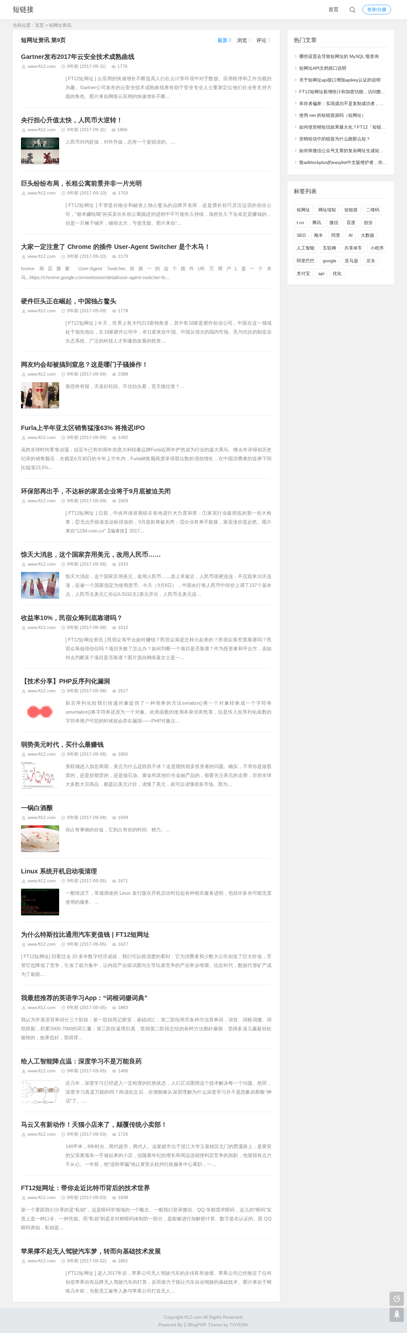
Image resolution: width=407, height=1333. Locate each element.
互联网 (329, 247)
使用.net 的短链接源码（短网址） (332, 115)
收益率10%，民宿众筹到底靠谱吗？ (72, 617)
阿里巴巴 (305, 260)
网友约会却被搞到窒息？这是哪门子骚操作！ (84, 364)
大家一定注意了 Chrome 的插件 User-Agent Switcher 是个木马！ (115, 246)
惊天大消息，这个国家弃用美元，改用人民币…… (91, 554)
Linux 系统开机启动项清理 (59, 871)
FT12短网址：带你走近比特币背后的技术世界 (85, 1187)
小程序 (377, 247)
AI (350, 235)
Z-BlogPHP (194, 1324)
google (329, 260)
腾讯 (316, 222)
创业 (368, 222)
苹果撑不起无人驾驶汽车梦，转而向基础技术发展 (91, 1251)
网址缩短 (327, 209)
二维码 (372, 209)
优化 (337, 273)
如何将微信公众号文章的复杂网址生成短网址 (343, 150)
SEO (301, 235)
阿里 (335, 235)
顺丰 (318, 235)
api (321, 273)
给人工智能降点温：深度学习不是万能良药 (81, 1061)
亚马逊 (351, 260)
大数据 (367, 235)
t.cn (300, 222)
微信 (333, 222)
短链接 (23, 9)
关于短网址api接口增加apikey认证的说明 (340, 79)
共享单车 (353, 247)
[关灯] (397, 1299)
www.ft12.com (42, 66)
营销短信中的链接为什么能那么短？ (334, 138)
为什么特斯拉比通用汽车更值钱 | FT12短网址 (85, 934)
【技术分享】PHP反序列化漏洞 (65, 681)
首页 (333, 9)
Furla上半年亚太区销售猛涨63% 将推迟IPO (83, 427)
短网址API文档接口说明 (322, 68)
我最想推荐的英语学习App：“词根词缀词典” (84, 997)
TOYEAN (239, 1324)
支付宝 (303, 273)
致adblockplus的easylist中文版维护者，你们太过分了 (352, 162)
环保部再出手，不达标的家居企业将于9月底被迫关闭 (96, 491)
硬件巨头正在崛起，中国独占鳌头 (68, 301)
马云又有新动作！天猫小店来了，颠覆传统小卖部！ (94, 1124)
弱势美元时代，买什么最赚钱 (62, 744)
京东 (370, 260)
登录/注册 (376, 9)
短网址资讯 (60, 25)
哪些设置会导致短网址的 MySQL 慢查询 (339, 56)
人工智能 (305, 247)
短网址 (303, 209)
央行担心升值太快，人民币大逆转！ (72, 119)
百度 (351, 222)
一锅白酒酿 (37, 807)
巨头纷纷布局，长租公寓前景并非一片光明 (81, 183)
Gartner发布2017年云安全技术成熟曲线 (78, 56)
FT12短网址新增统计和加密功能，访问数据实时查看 (351, 91)
